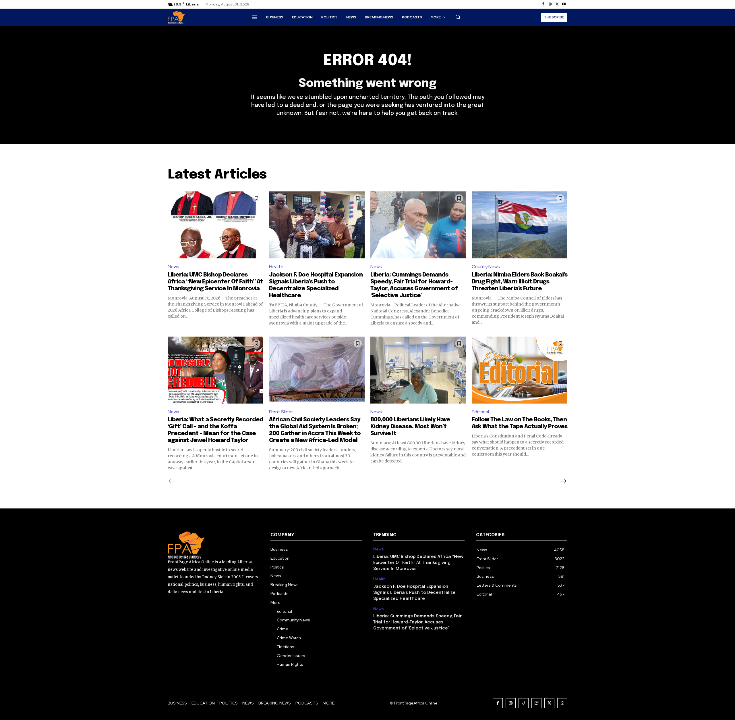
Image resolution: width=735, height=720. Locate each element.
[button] (458, 17)
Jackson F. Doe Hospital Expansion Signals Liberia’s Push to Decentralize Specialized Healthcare (414, 592)
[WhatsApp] (562, 703)
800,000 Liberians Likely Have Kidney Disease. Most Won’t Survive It (410, 427)
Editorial (480, 412)
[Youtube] (563, 4)
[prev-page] (172, 481)
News (173, 267)
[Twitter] (557, 4)
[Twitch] (536, 703)
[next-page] (562, 481)
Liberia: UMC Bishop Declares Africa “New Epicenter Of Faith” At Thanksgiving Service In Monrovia (215, 282)
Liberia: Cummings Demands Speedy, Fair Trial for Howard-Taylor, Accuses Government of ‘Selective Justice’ (417, 622)
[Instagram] (550, 4)
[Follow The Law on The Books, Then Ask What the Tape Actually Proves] (519, 370)
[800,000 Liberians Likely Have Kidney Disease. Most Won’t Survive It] (418, 370)
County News (486, 267)
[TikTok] (524, 703)
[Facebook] (543, 4)
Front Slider (281, 412)
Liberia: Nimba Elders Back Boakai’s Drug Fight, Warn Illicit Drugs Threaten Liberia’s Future (519, 282)
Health (276, 267)
